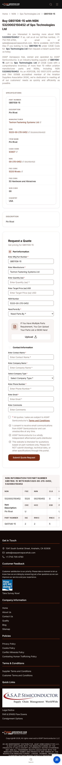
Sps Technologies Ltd (30, 14)
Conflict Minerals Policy (13, 652)
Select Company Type (17, 374)
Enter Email (13, 394)
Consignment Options (12, 718)
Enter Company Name (17, 363)
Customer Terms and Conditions (17, 675)
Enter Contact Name (17, 353)
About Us (6, 612)
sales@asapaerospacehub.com (20, 552)
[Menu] (57, 4)
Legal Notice (8, 710)
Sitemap (6, 629)
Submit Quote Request (24, 457)
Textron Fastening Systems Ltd (24, 122)
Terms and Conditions (39, 420)
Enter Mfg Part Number (18, 257)
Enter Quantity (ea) (16, 278)
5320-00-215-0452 (18, 132)
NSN (14, 14)
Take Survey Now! (11, 593)
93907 (12, 152)
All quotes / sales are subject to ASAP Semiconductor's (31, 419)
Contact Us (7, 616)
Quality (5, 620)
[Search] (50, 4)
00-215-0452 (15, 161)
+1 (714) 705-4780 (14, 557)
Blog (4, 625)
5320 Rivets (15, 171)
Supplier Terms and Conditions (16, 671)
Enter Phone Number (17, 384)
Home (5, 14)
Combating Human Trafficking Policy (19, 656)
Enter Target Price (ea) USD (19, 288)
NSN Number (13, 299)
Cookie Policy (8, 648)
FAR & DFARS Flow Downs (14, 714)
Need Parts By (14, 309)
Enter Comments (15, 405)
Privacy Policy (9, 644)
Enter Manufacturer (17, 267)
